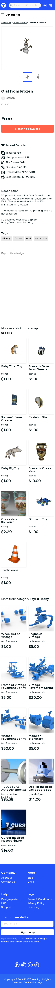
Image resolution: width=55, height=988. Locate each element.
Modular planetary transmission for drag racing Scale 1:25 (41, 738)
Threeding (3, 5)
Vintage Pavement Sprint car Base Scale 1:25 (41, 687)
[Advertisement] (27, 290)
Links (31, 882)
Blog (30, 878)
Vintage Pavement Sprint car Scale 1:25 (13, 738)
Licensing (33, 907)
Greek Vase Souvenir (9, 521)
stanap (10, 98)
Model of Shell (39, 417)
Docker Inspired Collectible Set (40, 788)
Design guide (9, 899)
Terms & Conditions (40, 899)
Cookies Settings (33, 982)
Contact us (8, 882)
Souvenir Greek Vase (40, 470)
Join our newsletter (15, 917)
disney (6, 238)
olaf (28, 238)
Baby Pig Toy (10, 468)
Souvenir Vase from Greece (39, 368)
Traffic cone (9, 570)
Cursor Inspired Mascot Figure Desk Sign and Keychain (12, 839)
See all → (6, 332)
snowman (41, 238)
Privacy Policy (36, 903)
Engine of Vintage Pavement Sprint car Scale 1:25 (41, 636)
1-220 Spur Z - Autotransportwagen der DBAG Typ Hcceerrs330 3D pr (13, 788)
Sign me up (27, 932)
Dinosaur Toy (38, 519)
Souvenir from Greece (11, 419)
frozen (18, 238)
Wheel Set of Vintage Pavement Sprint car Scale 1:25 (13, 636)
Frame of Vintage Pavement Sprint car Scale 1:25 (13, 687)
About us (7, 878)
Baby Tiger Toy (11, 366)
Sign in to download (27, 129)
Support (6, 907)
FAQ (3, 903)
